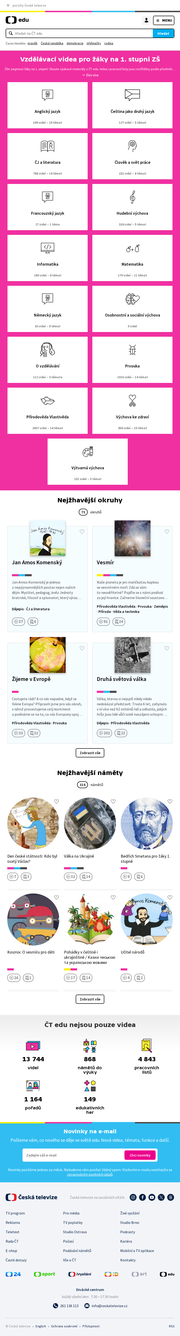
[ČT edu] (17, 22)
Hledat (163, 33)
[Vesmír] (132, 579)
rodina (108, 43)
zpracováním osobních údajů (89, 1174)
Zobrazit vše (90, 752)
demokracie (75, 43)
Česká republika (52, 43)
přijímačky (94, 43)
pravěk (33, 43)
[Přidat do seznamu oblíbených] (82, 531)
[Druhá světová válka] (132, 693)
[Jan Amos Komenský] (47, 579)
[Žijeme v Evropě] (47, 693)
